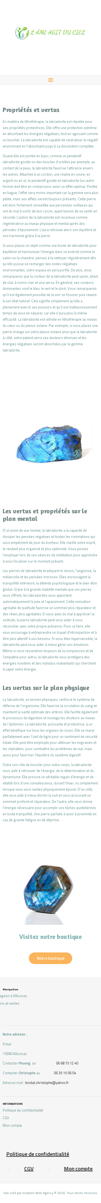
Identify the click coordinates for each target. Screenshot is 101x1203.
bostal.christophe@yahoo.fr (47, 1082)
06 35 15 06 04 (65, 1073)
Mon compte (12, 1125)
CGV (6, 1117)
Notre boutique (50, 958)
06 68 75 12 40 (67, 1063)
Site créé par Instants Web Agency (28, 1192)
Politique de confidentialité (23, 1110)
